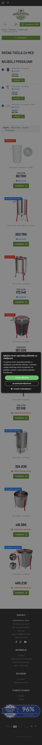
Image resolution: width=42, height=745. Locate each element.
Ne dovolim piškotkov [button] (22, 383)
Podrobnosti (7, 372)
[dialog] (21, 372)
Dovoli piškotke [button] (22, 378)
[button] (21, 389)
